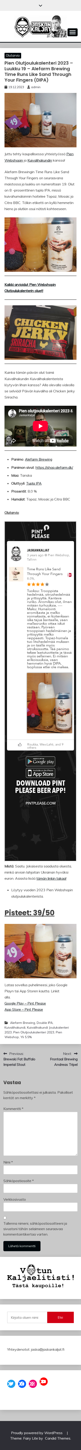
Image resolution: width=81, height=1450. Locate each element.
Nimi (8, 1162)
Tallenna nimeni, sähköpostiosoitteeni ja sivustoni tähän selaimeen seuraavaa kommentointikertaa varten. (35, 1228)
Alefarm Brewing (38, 459)
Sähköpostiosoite (18, 1180)
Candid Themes (57, 1438)
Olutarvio (13, 55)
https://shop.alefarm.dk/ (54, 467)
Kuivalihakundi (14, 1027)
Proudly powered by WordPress (37, 1433)
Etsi (60, 1317)
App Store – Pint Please (23, 1009)
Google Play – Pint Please (25, 1003)
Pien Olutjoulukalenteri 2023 (33, 1032)
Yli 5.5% (26, 1037)
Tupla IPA (34, 483)
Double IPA (45, 1023)
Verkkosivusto (14, 1199)
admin (35, 87)
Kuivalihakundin (39, 160)
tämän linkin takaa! (51, 878)
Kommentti (13, 1108)
